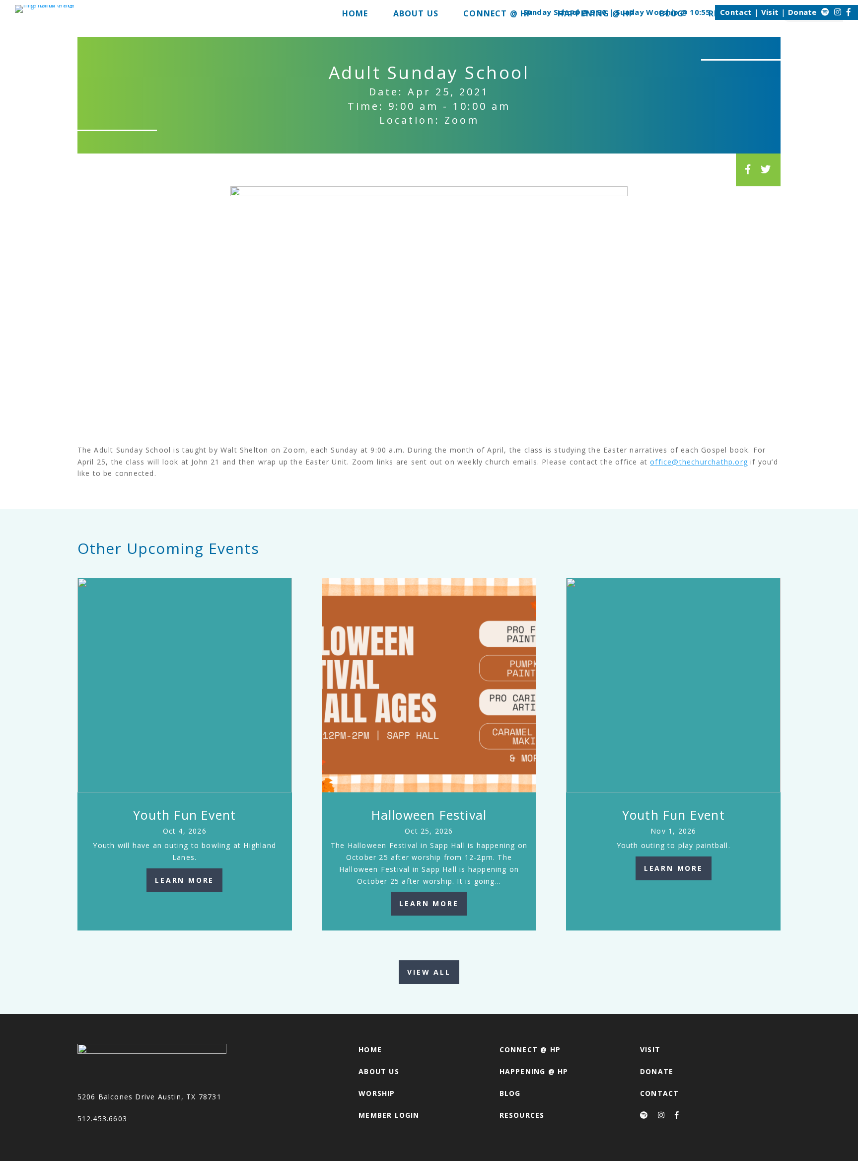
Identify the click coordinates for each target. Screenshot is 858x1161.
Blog (510, 1093)
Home (370, 1049)
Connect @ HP (530, 1049)
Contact (736, 12)
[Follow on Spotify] (825, 11)
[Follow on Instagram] (838, 11)
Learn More (184, 880)
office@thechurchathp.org (699, 461)
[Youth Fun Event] (184, 685)
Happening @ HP (534, 1071)
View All (428, 972)
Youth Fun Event (184, 814)
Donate (802, 12)
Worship (376, 1093)
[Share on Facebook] (748, 169)
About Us (378, 1071)
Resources (522, 1115)
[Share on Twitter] (766, 169)
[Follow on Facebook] (848, 11)
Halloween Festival (429, 814)
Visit (770, 12)
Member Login (388, 1115)
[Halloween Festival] (429, 685)
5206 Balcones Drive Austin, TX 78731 (149, 1096)
